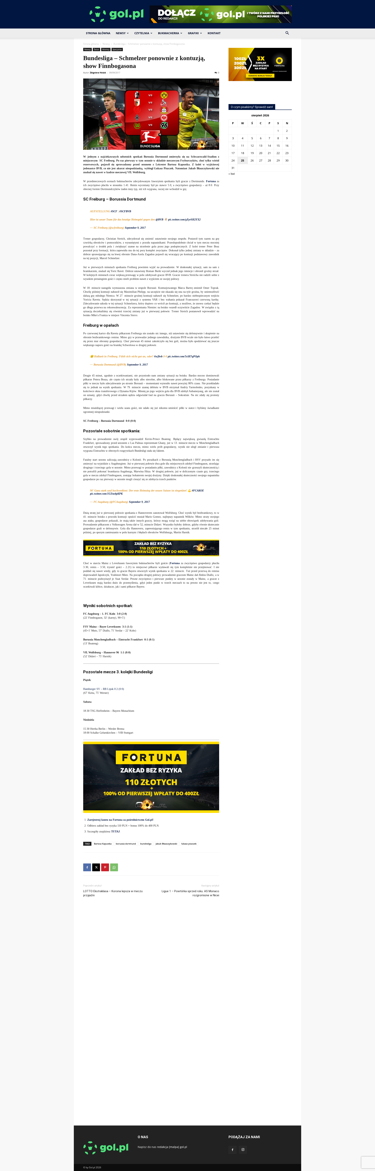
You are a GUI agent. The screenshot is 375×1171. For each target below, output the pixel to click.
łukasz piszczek (188, 843)
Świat (96, 49)
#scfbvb (158, 356)
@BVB (159, 219)
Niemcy (105, 49)
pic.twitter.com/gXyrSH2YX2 (184, 219)
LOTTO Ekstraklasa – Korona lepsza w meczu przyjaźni (113, 893)
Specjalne (117, 49)
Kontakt (214, 33)
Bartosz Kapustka (103, 843)
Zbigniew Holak (98, 72)
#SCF (114, 211)
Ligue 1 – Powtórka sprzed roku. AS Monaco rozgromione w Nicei (190, 893)
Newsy (121, 33)
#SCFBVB (125, 211)
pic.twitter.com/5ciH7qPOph (184, 356)
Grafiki (193, 33)
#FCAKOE (198, 490)
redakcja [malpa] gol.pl (172, 1147)
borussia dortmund (126, 843)
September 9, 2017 (135, 227)
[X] (96, 867)
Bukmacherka (168, 33)
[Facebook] (87, 867)
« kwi (232, 174)
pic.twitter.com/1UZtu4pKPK (106, 493)
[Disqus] (151, 959)
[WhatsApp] (114, 867)
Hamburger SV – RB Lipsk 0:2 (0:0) (103, 689)
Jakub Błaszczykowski (166, 843)
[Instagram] (243, 1150)
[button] (287, 33)
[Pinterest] (105, 867)
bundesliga (145, 843)
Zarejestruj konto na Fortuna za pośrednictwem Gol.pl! (120, 819)
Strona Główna (98, 33)
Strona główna (91, 43)
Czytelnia (141, 33)
